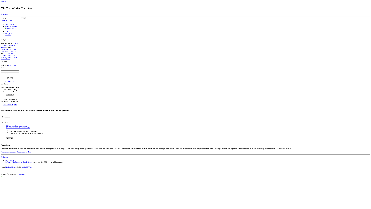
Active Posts (12, 65)
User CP (13, 51)
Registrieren (8, 33)
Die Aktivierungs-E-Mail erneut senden (18, 128)
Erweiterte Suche (7, 20)
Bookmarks (13, 49)
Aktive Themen (5, 59)
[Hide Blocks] (1, 38)
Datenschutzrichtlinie (24, 152)
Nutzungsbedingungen (8, 152)
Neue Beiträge (12, 57)
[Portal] (3, 1)
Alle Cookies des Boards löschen (22, 162)
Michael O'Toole (27, 167)
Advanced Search (10, 81)
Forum (12, 24)
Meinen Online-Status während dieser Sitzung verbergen (25, 133)
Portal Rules (4, 51)
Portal (6, 24)
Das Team (8, 162)
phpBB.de (22, 174)
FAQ (6, 31)
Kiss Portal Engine (11, 167)
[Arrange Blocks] (10, 28)
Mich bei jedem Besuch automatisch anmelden (22, 131)
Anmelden (8, 35)
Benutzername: (6, 117)
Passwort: (5, 122)
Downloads (4, 49)
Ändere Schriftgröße (11, 26)
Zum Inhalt (4, 14)
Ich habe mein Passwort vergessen (16, 126)
